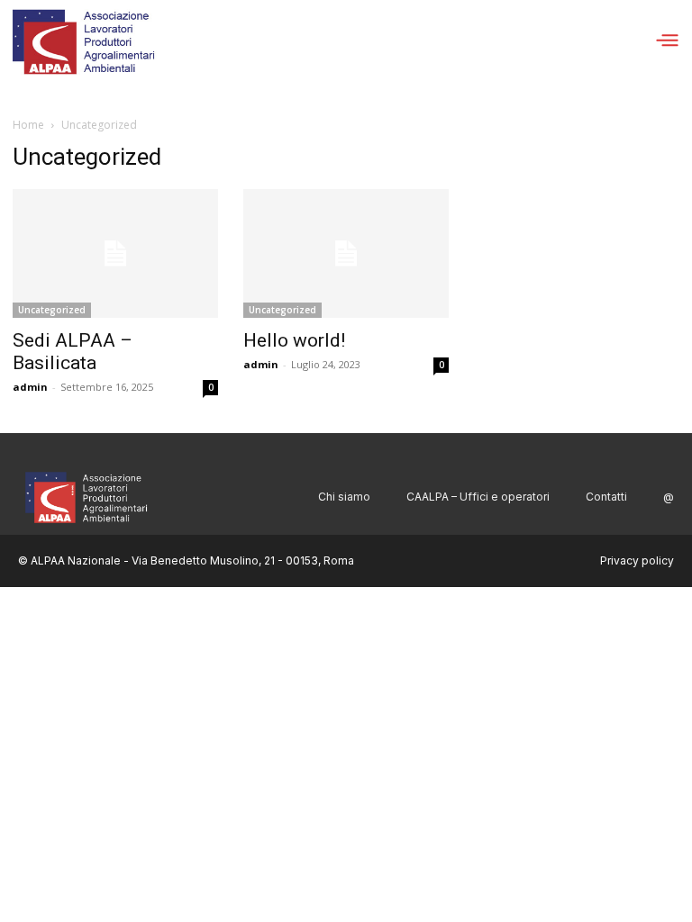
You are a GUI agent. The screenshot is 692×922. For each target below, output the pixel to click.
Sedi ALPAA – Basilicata (72, 352)
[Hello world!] (346, 253)
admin (30, 386)
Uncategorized (52, 309)
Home (28, 124)
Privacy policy (637, 560)
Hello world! (294, 340)
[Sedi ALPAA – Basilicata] (115, 253)
